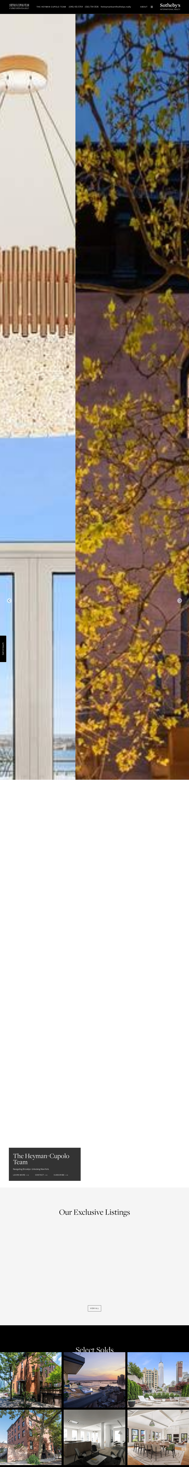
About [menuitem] (143, 7)
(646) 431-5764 (76, 7)
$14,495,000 (30, 1287)
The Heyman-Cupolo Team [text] (51, 7)
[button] (151, 7)
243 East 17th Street (94, 1292)
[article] (31, 1380)
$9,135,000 (159, 1287)
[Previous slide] (9, 600)
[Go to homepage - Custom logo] (19, 7)
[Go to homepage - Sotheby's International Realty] (170, 7)
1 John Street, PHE (159, 1283)
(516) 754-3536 (92, 7)
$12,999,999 (94, 1296)
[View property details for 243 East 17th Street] (94, 1258)
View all (94, 1308)
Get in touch (3, 649)
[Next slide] (179, 600)
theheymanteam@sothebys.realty (116, 7)
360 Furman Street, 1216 (30, 1283)
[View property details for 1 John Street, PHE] (159, 1250)
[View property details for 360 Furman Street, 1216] (30, 1250)
